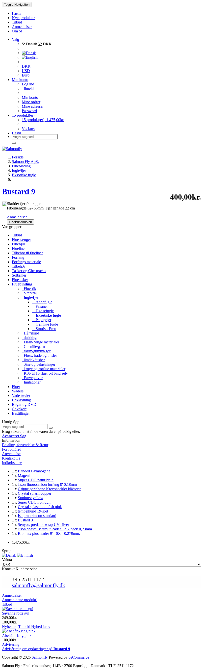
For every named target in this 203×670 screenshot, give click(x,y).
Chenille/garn (33, 346)
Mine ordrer (31, 102)
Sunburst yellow (30, 498)
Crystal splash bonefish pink (40, 507)
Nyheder (9, 626)
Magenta (24, 475)
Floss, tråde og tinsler (39, 355)
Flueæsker (20, 280)
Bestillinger (21, 413)
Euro (25, 75)
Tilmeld (28, 88)
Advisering (10, 644)
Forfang (18, 257)
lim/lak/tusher (33, 360)
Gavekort (19, 409)
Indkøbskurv (12, 463)
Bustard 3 (25, 520)
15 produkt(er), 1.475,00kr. (43, 120)
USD (26, 71)
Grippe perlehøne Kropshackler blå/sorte (49, 489)
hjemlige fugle (45, 324)
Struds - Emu (44, 329)
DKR (26, 66)
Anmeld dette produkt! (19, 600)
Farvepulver (32, 378)
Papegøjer (41, 320)
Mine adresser (33, 106)
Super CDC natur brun (35, 480)
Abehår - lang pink (16, 635)
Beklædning (21, 400)
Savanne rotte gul (15, 613)
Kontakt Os (11, 458)
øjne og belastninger (38, 364)
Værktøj (29, 293)
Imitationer (31, 382)
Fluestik (29, 288)
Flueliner (19, 248)
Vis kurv (28, 129)
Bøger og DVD (24, 404)
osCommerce (79, 657)
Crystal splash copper (34, 493)
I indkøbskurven (20, 222)
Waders (18, 391)
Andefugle (42, 302)
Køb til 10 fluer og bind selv (45, 373)
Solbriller (19, 275)
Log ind (28, 84)
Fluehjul (18, 244)
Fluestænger (21, 239)
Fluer (16, 387)
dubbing (29, 337)
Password (29, 111)
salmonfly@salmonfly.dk (38, 585)
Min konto (30, 97)
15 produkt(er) (23, 115)
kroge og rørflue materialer (43, 369)
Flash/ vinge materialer (40, 342)
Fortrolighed (11, 449)
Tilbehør (18, 266)
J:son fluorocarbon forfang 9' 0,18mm (47, 484)
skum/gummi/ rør (36, 351)
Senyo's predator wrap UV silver (43, 524)
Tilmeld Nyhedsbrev (34, 626)
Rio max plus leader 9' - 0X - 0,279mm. (49, 533)
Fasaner (40, 306)
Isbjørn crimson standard (37, 516)
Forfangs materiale (26, 262)
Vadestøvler (21, 395)
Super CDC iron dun (34, 502)
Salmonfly (40, 657)
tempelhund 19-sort (33, 511)
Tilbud (17, 235)
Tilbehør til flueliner (27, 253)
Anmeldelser (17, 217)
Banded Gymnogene (34, 471)
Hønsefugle (43, 311)
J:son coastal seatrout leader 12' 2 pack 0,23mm (55, 529)
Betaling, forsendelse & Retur (25, 445)
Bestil (16, 133)
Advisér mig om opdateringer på (36, 649)
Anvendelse (11, 454)
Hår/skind (30, 333)
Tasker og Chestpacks (29, 271)
